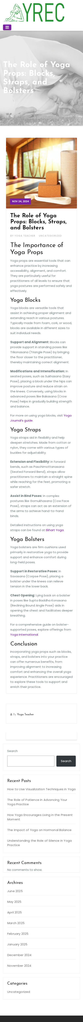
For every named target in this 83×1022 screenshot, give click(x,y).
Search (12, 751)
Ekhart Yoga (55, 530)
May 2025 (14, 902)
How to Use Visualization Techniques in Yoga (41, 789)
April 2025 (14, 912)
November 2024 (19, 966)
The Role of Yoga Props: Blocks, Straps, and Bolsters (38, 222)
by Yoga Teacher (23, 235)
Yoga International (24, 634)
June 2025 (15, 891)
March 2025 (16, 923)
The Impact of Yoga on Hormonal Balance (39, 830)
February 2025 (18, 934)
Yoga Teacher (25, 714)
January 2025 (17, 944)
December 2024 (19, 955)
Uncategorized (50, 235)
